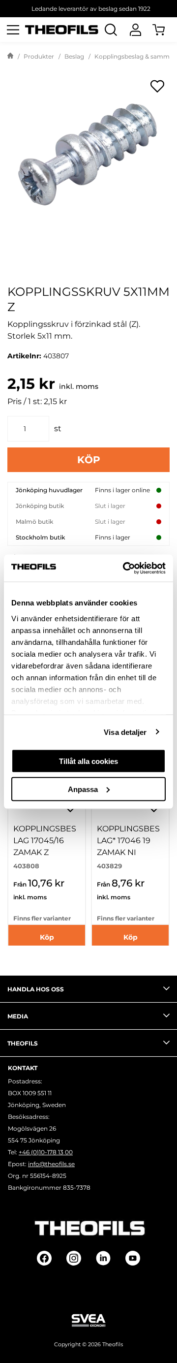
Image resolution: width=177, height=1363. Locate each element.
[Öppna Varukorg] (164, 29)
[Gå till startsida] (10, 56)
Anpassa (83, 789)
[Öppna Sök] (110, 29)
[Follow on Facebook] (44, 1258)
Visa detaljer (125, 732)
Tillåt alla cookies (88, 761)
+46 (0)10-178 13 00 (46, 1152)
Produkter (39, 56)
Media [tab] (17, 1016)
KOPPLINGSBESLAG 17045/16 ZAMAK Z (44, 840)
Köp (88, 460)
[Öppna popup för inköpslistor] (157, 86)
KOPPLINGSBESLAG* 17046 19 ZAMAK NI (128, 840)
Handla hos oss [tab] (35, 989)
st (57, 428)
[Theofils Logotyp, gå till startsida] (61, 30)
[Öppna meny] (12, 29)
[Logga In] (135, 29)
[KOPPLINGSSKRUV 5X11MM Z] (88, 155)
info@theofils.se (51, 1164)
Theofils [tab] (22, 1043)
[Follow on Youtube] (133, 1258)
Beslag (74, 56)
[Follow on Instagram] (73, 1258)
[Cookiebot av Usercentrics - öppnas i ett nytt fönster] (125, 568)
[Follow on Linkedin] (103, 1258)
